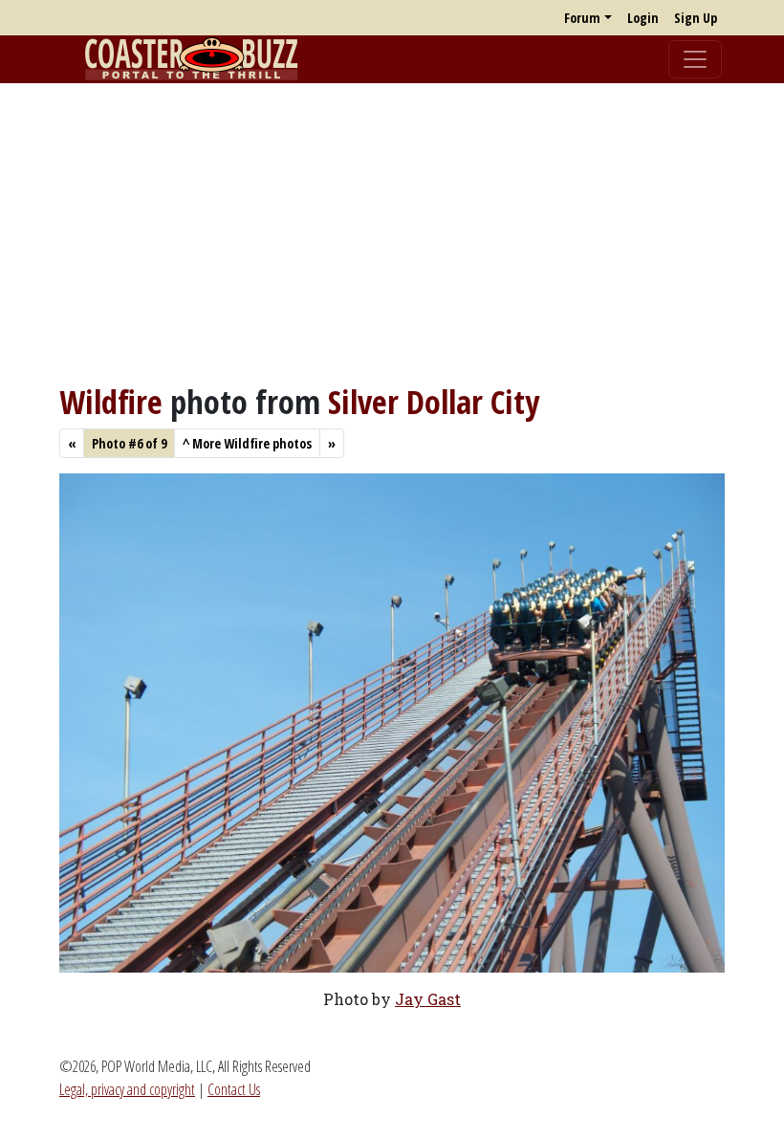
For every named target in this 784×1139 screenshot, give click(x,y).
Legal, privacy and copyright (127, 1089)
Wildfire (111, 401)
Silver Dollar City (433, 401)
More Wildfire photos (247, 443)
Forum (582, 18)
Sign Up (695, 18)
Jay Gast (428, 999)
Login (643, 18)
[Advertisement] (392, 232)
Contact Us (233, 1089)
